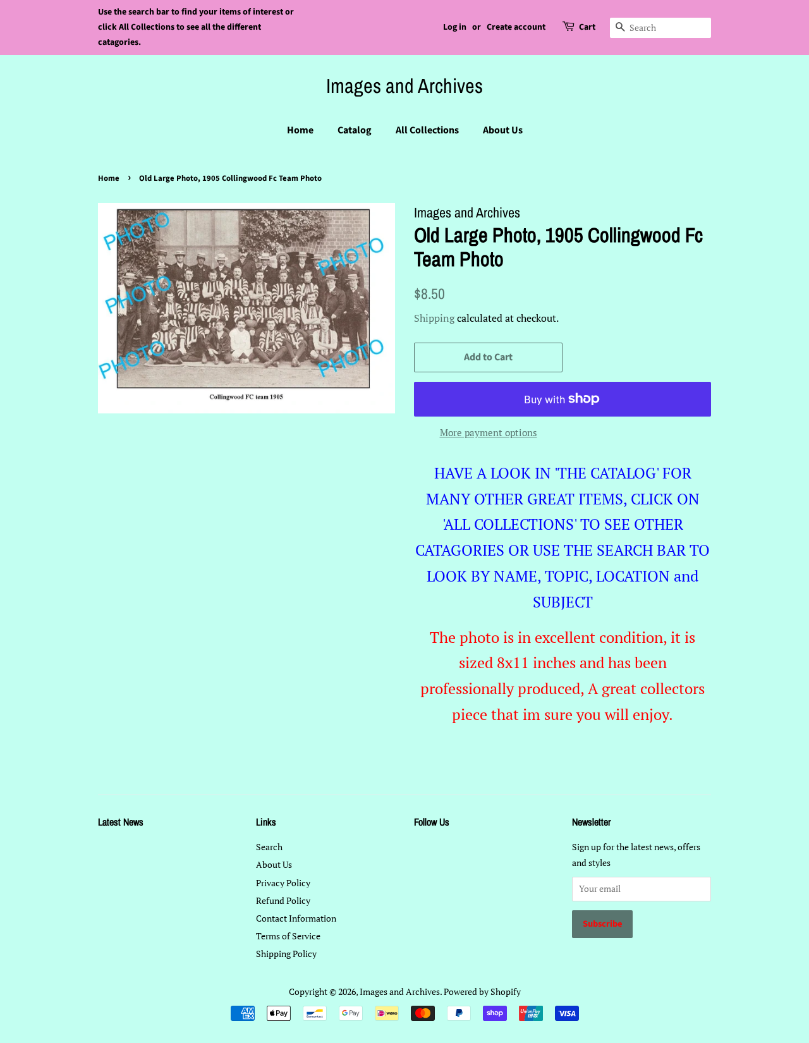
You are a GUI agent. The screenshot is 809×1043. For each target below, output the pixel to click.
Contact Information (296, 918)
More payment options (488, 432)
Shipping (434, 318)
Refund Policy (283, 900)
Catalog (355, 130)
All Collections (427, 130)
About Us (503, 130)
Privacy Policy (283, 883)
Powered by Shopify (482, 991)
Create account (516, 27)
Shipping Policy (286, 954)
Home (300, 130)
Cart (587, 27)
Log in (454, 27)
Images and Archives (404, 86)
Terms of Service (288, 936)
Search (269, 847)
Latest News (120, 822)
